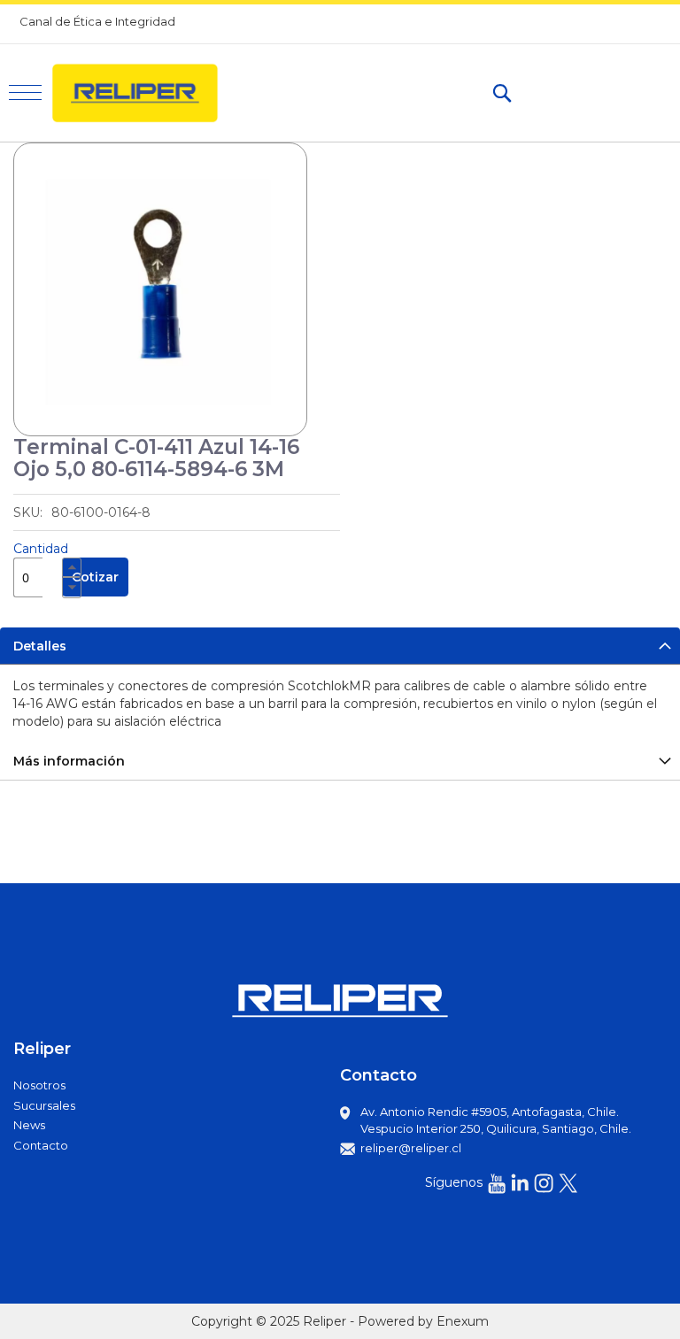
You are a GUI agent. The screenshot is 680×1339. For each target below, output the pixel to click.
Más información (69, 761)
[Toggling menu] (25, 92)
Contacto (40, 1145)
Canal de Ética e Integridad (97, 21)
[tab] (340, 645)
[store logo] (143, 93)
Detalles (39, 646)
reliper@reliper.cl (410, 1148)
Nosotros (39, 1085)
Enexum (463, 1321)
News (29, 1125)
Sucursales (44, 1105)
